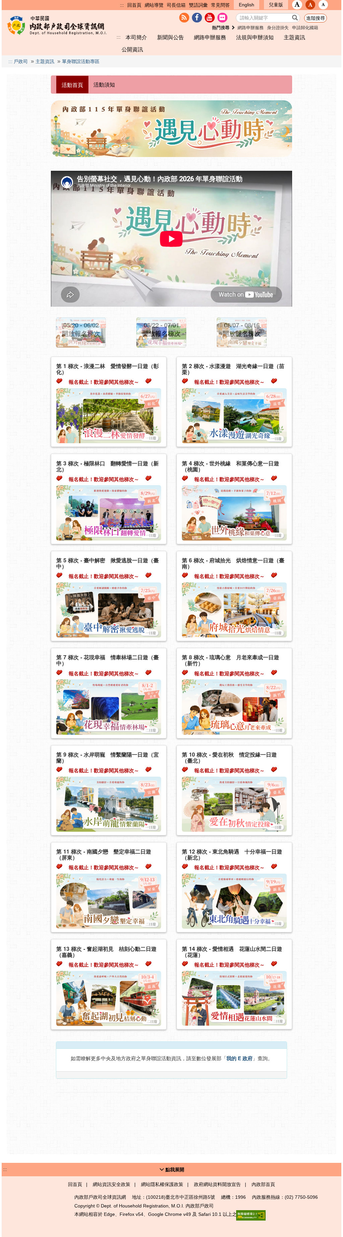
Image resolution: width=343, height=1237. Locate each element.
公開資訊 (132, 49)
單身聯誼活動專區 (80, 61)
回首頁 (134, 5)
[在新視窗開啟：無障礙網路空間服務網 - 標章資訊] (251, 1215)
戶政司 (21, 61)
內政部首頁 (263, 1184)
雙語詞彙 (198, 5)
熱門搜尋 (221, 27)
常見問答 (220, 5)
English (246, 4)
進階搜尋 (315, 18)
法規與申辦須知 (255, 37)
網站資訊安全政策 (111, 1184)
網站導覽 (154, 5)
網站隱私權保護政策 (162, 1184)
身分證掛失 (278, 27)
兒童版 (276, 4)
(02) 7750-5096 (301, 1197)
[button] (297, 4)
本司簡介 (136, 37)
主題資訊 (294, 37)
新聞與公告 (170, 37)
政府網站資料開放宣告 (217, 1184)
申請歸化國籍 (305, 27)
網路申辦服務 (250, 27)
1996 (240, 1197)
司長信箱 (176, 5)
